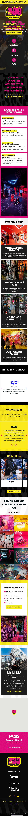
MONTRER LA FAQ (14, 747)
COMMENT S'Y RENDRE (14, 692)
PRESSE (10, 801)
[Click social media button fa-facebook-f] (14, 796)
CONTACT (4, 801)
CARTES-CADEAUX (14, 804)
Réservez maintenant (21, 2)
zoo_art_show (15, 512)
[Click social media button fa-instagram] (10, 796)
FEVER (12, 814)
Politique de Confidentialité (18, 814)
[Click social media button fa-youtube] (18, 796)
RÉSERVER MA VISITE (14, 33)
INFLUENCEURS (17, 801)
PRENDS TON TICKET (14, 607)
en (13, 809)
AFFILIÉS (24, 801)
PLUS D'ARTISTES (14, 491)
